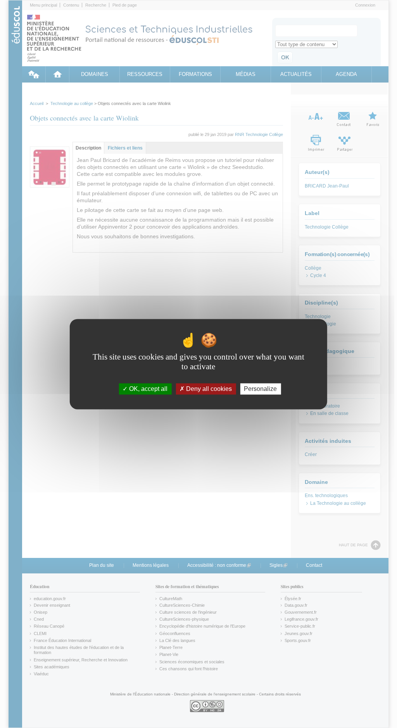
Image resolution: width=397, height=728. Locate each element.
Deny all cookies (208, 389)
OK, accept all (147, 389)
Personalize (260, 389)
